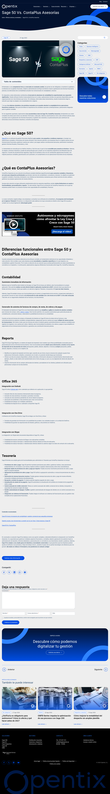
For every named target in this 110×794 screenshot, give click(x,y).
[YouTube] (18, 763)
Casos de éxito (55, 6)
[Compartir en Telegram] (25, 572)
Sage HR (4, 746)
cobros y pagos (24, 312)
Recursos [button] (63, 6)
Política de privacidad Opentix (51, 761)
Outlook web (14, 389)
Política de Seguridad (68, 761)
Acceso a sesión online (89, 742)
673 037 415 (62, 740)
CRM (89, 55)
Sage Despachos (7, 744)
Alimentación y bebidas (35, 744)
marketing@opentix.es (62, 742)
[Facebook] (4, 763)
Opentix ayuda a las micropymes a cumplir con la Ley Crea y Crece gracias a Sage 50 (26, 521)
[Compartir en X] (9, 572)
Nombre (5, 613)
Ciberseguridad (95, 51)
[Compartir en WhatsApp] (20, 572)
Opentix (91, 69)
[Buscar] (104, 37)
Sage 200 (81, 73)
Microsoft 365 (98, 64)
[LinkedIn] (14, 763)
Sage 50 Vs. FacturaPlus (9, 525)
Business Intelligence (92, 46)
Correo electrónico (33, 613)
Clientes (81, 55)
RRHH (98, 69)
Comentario (5, 591)
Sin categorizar (101, 73)
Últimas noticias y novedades (13, 17)
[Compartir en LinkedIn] (14, 572)
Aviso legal (37, 761)
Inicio (3, 17)
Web (54, 613)
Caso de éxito (83, 51)
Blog (100, 1)
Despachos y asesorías (85, 60)
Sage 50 (6, 37)
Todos (81, 46)
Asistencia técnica (88, 740)
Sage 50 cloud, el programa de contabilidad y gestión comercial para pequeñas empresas (27, 516)
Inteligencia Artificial (84, 64)
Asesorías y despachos (35, 742)
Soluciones (36, 6)
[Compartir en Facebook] (4, 572)
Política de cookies (55, 764)
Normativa (82, 69)
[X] (9, 763)
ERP (97, 60)
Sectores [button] (45, 6)
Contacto (105, 1)
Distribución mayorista (35, 740)
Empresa (71, 6)
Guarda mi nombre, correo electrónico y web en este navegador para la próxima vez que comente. (28, 617)
